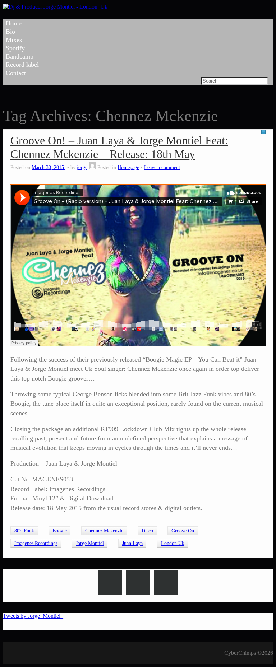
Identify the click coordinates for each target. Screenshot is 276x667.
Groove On (182, 530)
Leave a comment (162, 167)
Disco (147, 530)
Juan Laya (132, 543)
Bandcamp (19, 56)
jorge (82, 167)
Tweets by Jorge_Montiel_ (33, 616)
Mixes (14, 39)
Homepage (128, 167)
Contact (16, 72)
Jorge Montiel (90, 543)
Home (14, 23)
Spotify (15, 48)
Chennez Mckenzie (104, 530)
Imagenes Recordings (36, 543)
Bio (10, 31)
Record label (22, 64)
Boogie (59, 530)
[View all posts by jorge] (92, 167)
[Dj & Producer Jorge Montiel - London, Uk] (55, 7)
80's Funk (24, 530)
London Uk (172, 543)
